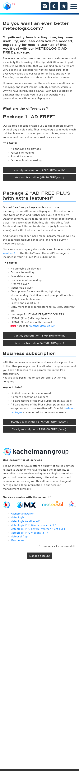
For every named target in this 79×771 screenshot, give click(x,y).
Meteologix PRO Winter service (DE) (34, 525)
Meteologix (17, 517)
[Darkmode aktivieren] (54, 6)
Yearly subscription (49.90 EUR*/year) (39, 177)
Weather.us (17, 540)
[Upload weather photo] (45, 6)
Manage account (39, 555)
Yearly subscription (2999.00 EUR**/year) (39, 429)
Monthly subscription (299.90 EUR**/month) (39, 421)
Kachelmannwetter (22, 513)
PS (14, 4)
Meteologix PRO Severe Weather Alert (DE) (38, 528)
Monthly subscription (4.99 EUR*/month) (39, 170)
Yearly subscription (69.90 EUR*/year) (39, 343)
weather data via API (42, 325)
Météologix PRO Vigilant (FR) (29, 532)
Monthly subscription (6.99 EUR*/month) (39, 335)
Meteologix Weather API (25, 521)
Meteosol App (19, 536)
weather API (10, 253)
